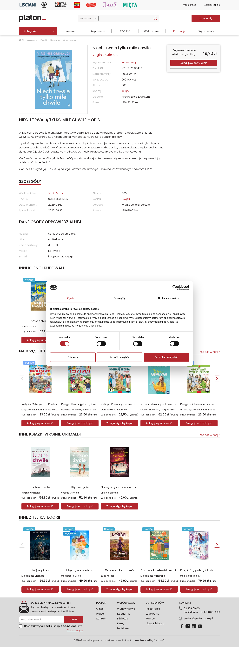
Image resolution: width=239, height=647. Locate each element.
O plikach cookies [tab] (168, 298)
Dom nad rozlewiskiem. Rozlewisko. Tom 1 (170, 570)
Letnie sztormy (40, 321)
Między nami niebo (79, 570)
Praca (100, 614)
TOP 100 (125, 31)
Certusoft (159, 640)
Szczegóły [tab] (120, 298)
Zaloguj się (205, 18)
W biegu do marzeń (119, 570)
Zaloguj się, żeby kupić (193, 63)
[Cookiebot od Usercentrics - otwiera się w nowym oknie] (175, 287)
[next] (217, 378)
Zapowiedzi (98, 31)
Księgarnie (123, 614)
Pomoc (150, 618)
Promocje (179, 31)
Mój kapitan (40, 570)
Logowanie (152, 614)
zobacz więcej (209, 352)
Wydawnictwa (126, 609)
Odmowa (73, 357)
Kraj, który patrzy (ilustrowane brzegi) (207, 570)
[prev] (22, 378)
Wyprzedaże (206, 31)
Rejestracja (153, 609)
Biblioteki (122, 618)
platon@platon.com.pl (198, 618)
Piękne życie (79, 487)
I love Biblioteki (155, 623)
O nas (100, 609)
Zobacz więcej (75, 630)
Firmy (120, 623)
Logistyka (123, 628)
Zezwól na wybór (119, 357)
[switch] (101, 343)
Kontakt (101, 618)
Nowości (71, 31)
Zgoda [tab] (70, 298)
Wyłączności (152, 31)
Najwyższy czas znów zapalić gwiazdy (128, 487)
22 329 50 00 (192, 608)
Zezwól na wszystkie (166, 357)
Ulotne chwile (40, 487)
